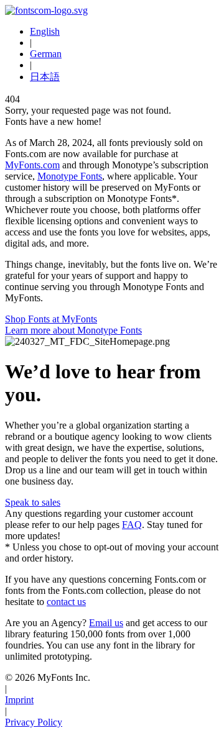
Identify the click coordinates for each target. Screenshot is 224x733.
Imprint (19, 699)
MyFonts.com (32, 165)
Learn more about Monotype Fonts (73, 330)
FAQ (132, 524)
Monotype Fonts (69, 176)
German (46, 53)
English (45, 31)
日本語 (45, 76)
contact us (66, 601)
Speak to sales (32, 502)
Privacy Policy (33, 722)
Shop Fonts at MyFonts (51, 319)
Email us (106, 622)
